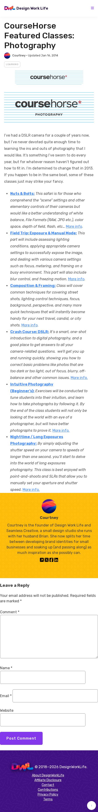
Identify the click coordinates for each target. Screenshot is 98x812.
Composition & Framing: (33, 285)
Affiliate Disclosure (48, 780)
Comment (9, 612)
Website (6, 710)
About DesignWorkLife (48, 775)
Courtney (19, 55)
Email (6, 696)
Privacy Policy (48, 794)
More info (74, 226)
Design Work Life (32, 8)
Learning (12, 64)
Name (6, 668)
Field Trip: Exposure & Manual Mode (43, 233)
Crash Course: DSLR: (29, 332)
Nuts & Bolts (22, 193)
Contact (48, 785)
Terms (48, 799)
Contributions (48, 790)
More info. (79, 378)
